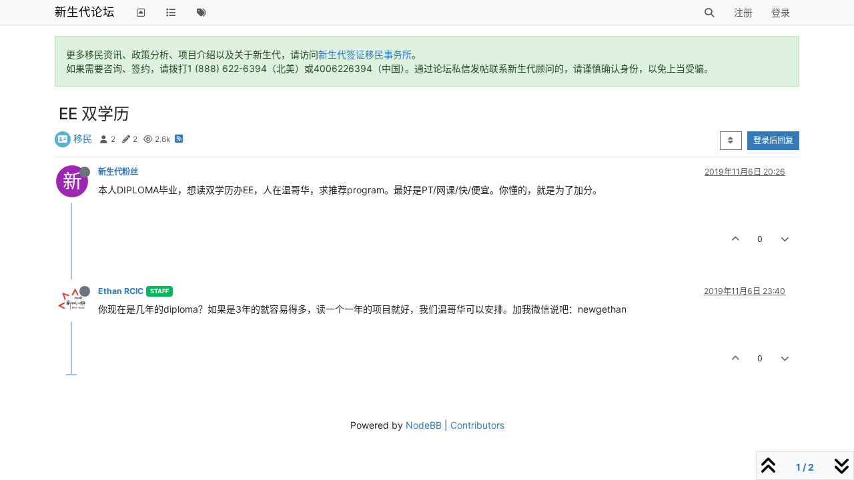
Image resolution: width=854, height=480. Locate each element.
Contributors (477, 425)
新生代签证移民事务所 (365, 54)
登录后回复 (773, 140)
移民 (82, 138)
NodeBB (424, 425)
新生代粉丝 (118, 172)
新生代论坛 (85, 12)
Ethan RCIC (120, 291)
